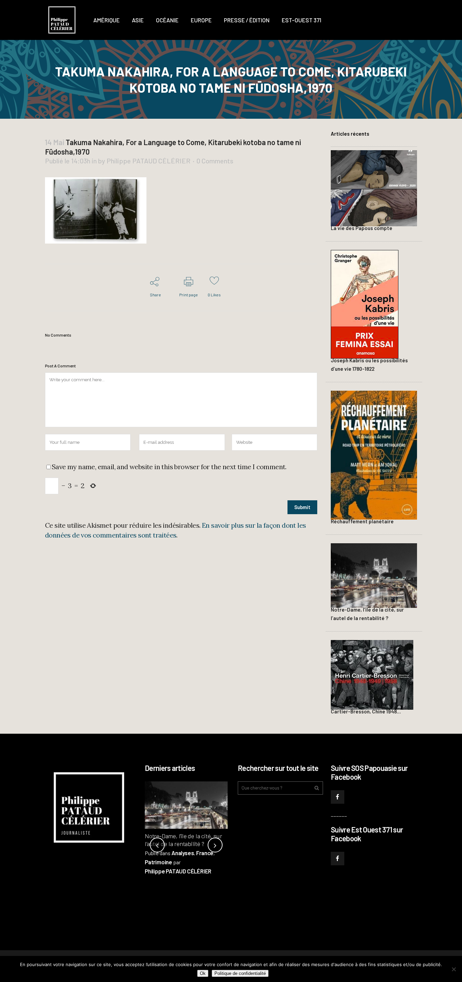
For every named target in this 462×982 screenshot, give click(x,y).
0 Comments (215, 161)
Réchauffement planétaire (362, 521)
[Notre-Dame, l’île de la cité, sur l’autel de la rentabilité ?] (374, 574)
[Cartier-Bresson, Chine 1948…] (372, 674)
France (204, 852)
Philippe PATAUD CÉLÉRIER (148, 161)
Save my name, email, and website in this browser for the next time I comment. (169, 466)
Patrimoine (158, 862)
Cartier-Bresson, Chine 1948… (366, 711)
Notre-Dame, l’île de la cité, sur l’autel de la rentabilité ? (183, 839)
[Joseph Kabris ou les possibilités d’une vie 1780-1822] (364, 303)
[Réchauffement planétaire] (374, 454)
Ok (203, 973)
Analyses (182, 852)
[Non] (453, 969)
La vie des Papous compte (361, 228)
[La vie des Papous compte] (374, 187)
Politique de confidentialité (240, 973)
